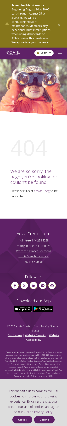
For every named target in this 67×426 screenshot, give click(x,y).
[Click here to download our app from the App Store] (23, 308)
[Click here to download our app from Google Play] (43, 308)
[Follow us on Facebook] (15, 285)
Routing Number (34, 262)
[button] (60, 52)
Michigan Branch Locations (33, 246)
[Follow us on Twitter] (24, 285)
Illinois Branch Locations (34, 256)
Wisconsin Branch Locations (33, 251)
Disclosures (15, 335)
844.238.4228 (40, 240)
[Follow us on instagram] (52, 285)
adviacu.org (41, 191)
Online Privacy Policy (38, 412)
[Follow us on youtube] (43, 285)
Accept (22, 419)
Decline (44, 419)
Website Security (35, 335)
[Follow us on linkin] (33, 285)
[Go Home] (13, 53)
